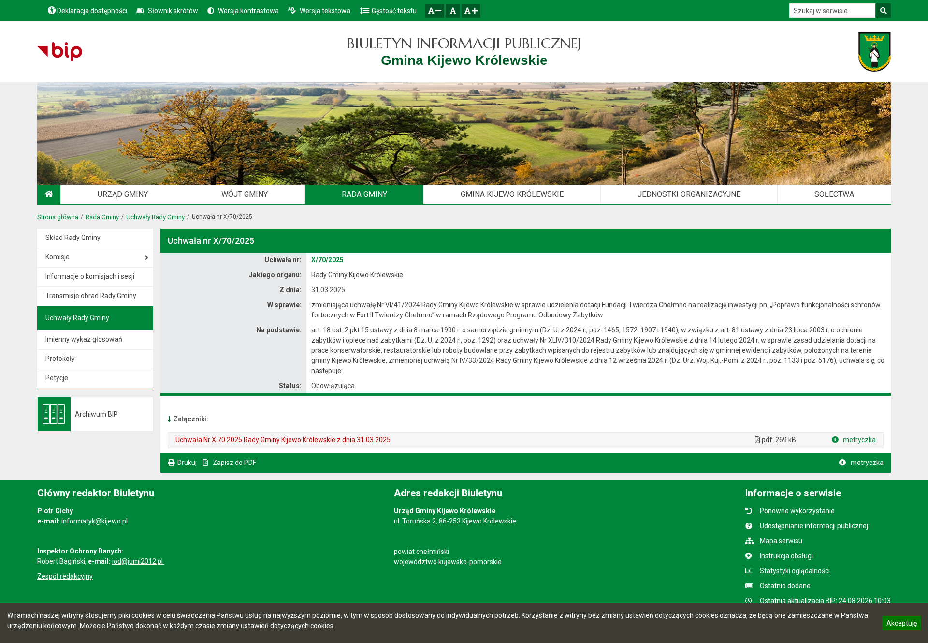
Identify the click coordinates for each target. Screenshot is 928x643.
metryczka (858, 440)
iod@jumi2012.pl (138, 561)
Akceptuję (901, 624)
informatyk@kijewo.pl (94, 521)
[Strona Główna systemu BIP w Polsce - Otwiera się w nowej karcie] (59, 51)
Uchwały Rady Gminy (155, 217)
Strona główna (57, 217)
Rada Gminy (102, 217)
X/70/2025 (327, 260)
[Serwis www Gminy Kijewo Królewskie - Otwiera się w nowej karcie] (874, 52)
